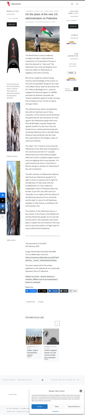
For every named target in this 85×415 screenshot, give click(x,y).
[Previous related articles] (52, 323)
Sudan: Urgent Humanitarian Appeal (32, 352)
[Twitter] (2, 200)
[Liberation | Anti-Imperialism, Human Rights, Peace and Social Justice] (8, 3)
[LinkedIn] (2, 206)
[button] (81, 391)
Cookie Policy (55, 411)
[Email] (2, 211)
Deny (56, 406)
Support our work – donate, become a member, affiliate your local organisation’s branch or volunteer (41, 279)
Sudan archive (11, 240)
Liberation (30, 22)
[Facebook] (2, 195)
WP (14, 411)
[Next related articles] (57, 323)
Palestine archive (12, 156)
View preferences (74, 406)
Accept (39, 406)
